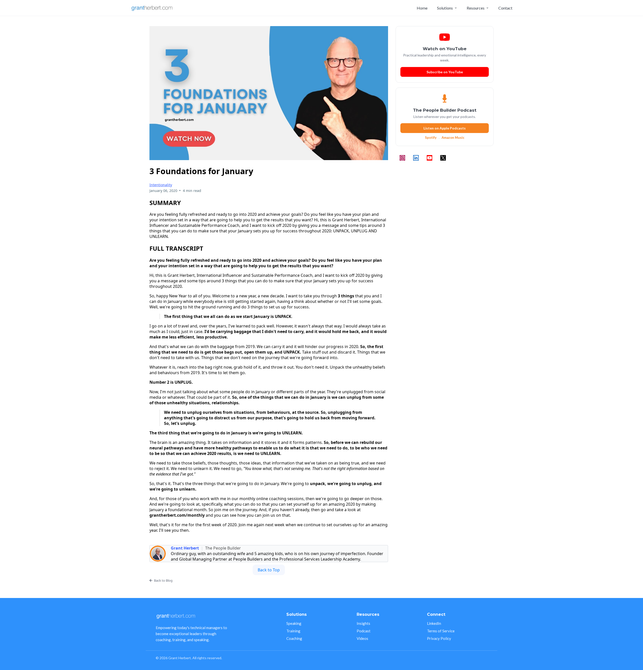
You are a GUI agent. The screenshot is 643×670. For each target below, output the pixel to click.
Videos (362, 638)
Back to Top (269, 570)
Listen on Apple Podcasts (444, 128)
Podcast (363, 631)
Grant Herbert (185, 548)
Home (422, 8)
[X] (443, 158)
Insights (363, 623)
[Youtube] (429, 158)
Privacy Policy (439, 638)
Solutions (445, 8)
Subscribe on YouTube (444, 72)
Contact (505, 8)
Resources (476, 8)
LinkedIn (434, 623)
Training (293, 631)
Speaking (293, 623)
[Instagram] (402, 158)
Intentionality (160, 184)
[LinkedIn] (416, 158)
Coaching (294, 638)
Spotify (431, 138)
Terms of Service (441, 631)
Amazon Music (453, 138)
